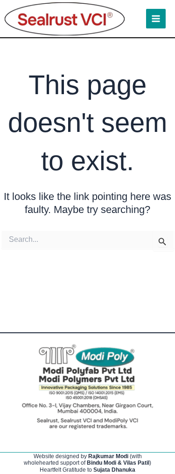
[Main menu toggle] (156, 18)
